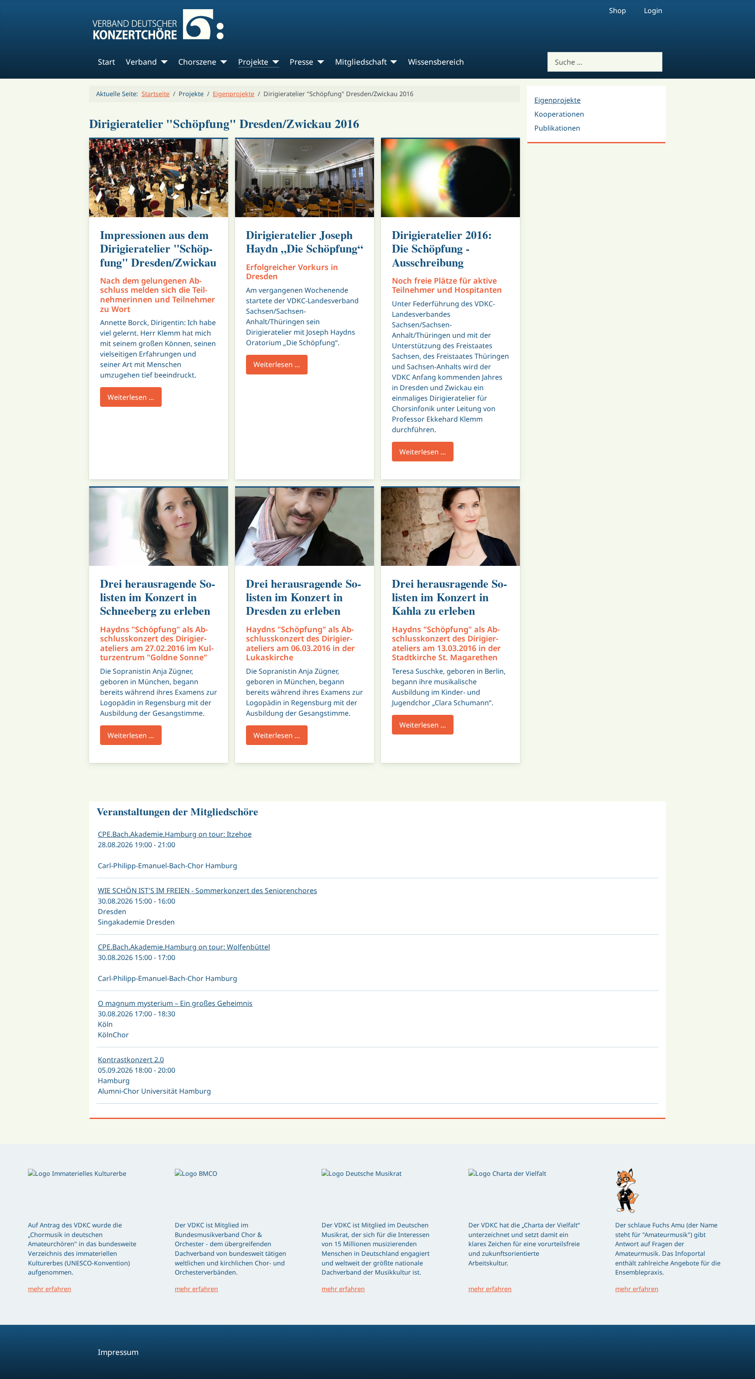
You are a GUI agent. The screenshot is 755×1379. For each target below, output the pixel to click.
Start (106, 61)
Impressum (118, 1352)
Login (653, 10)
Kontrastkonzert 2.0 (131, 1059)
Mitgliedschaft (361, 61)
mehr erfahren (49, 1289)
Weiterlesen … (130, 397)
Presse (301, 61)
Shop (617, 10)
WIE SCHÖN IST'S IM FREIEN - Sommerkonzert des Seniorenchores (207, 890)
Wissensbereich (436, 61)
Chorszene (197, 61)
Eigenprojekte (557, 100)
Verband (141, 61)
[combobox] (604, 62)
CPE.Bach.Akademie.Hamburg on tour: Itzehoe (175, 834)
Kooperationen (559, 114)
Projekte (253, 61)
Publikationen (557, 128)
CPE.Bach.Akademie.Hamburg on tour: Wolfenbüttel (184, 947)
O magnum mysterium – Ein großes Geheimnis (175, 1003)
